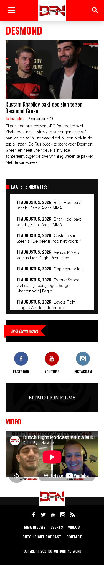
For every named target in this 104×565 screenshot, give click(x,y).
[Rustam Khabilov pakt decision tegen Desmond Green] (52, 70)
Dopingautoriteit (68, 269)
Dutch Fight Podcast (41, 537)
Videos (74, 527)
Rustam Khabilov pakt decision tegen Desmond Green (44, 107)
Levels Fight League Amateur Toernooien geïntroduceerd (46, 307)
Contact (74, 537)
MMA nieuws (34, 527)
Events (56, 527)
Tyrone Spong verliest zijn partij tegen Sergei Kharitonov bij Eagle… (48, 285)
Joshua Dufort (15, 118)
